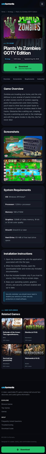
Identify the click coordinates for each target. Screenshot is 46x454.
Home (3, 12)
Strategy (10, 12)
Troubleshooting (7, 425)
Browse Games (7, 404)
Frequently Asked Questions (11, 421)
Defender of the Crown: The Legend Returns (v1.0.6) (11, 334)
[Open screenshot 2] (23, 170)
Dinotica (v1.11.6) (31, 332)
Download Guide (7, 428)
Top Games (5, 408)
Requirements (29, 79)
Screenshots (17, 79)
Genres (4, 411)
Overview (7, 79)
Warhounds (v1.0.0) (32, 358)
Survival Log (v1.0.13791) (7, 359)
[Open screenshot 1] (23, 147)
